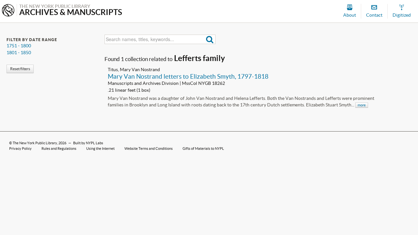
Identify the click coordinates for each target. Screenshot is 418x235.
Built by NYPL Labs (88, 143)
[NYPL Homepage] (8, 11)
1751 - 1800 (19, 45)
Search (210, 39)
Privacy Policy (20, 148)
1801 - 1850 (19, 52)
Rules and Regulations (58, 148)
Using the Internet (100, 148)
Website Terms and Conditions (148, 148)
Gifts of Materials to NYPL (203, 148)
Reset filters (20, 69)
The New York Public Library (35, 143)
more (362, 105)
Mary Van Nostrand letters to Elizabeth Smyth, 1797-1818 (188, 76)
